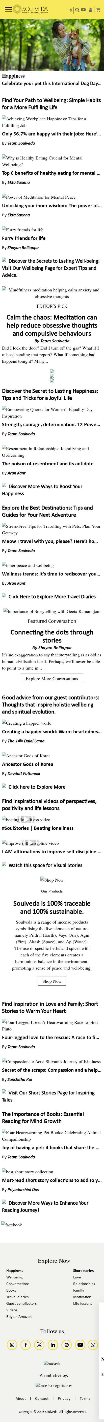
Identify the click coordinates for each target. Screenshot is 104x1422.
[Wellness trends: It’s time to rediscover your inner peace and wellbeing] (28, 565)
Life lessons (82, 1304)
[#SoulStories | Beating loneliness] (26, 819)
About (21, 1399)
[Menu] (8, 8)
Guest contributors (21, 1304)
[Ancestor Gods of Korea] (26, 755)
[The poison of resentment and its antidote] (52, 455)
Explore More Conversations (52, 678)
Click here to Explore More (37, 787)
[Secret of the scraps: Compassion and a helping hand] (51, 1061)
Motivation (82, 1297)
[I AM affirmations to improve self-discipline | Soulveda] (30, 843)
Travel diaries (17, 1297)
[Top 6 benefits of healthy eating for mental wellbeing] (52, 164)
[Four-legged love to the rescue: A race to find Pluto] (52, 1029)
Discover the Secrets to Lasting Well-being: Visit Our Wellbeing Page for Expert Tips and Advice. (51, 268)
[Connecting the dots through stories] (52, 611)
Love (77, 1277)
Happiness (13, 75)
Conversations (17, 1284)
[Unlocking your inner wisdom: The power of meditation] (39, 197)
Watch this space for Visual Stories (45, 865)
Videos (11, 1310)
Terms (85, 1399)
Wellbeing (14, 1277)
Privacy (64, 1399)
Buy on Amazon (19, 1317)
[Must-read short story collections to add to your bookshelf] (27, 1171)
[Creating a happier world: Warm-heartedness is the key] (26, 723)
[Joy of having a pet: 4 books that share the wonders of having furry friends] (52, 1139)
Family (78, 1291)
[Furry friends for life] (22, 229)
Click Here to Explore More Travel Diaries (52, 597)
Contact (42, 1399)
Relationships (84, 1284)
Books (11, 1291)
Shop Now (52, 981)
